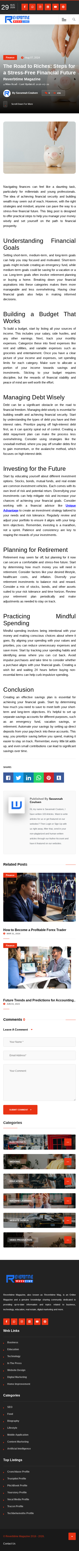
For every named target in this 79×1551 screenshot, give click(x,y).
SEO (9, 1407)
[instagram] (40, 7)
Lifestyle (12, 1427)
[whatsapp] (32, 7)
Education (13, 1349)
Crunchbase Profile (18, 1471)
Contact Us (9, 1543)
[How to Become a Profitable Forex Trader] (39, 897)
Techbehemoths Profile (20, 1513)
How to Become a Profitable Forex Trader (34, 930)
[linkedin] (48, 7)
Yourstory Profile (17, 1492)
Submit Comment (19, 1110)
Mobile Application (17, 1434)
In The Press (14, 1363)
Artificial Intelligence (19, 1448)
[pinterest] (63, 7)
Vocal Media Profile (18, 1499)
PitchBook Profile (17, 1485)
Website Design (16, 1370)
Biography (13, 1421)
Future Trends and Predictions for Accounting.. (39, 1000)
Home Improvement (18, 1384)
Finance (10, 57)
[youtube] (55, 7)
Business (12, 1342)
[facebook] (24, 7)
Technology (13, 1356)
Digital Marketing (17, 1377)
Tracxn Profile (15, 1506)
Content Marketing (18, 1441)
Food (10, 1414)
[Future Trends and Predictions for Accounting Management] (39, 967)
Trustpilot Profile (16, 1478)
